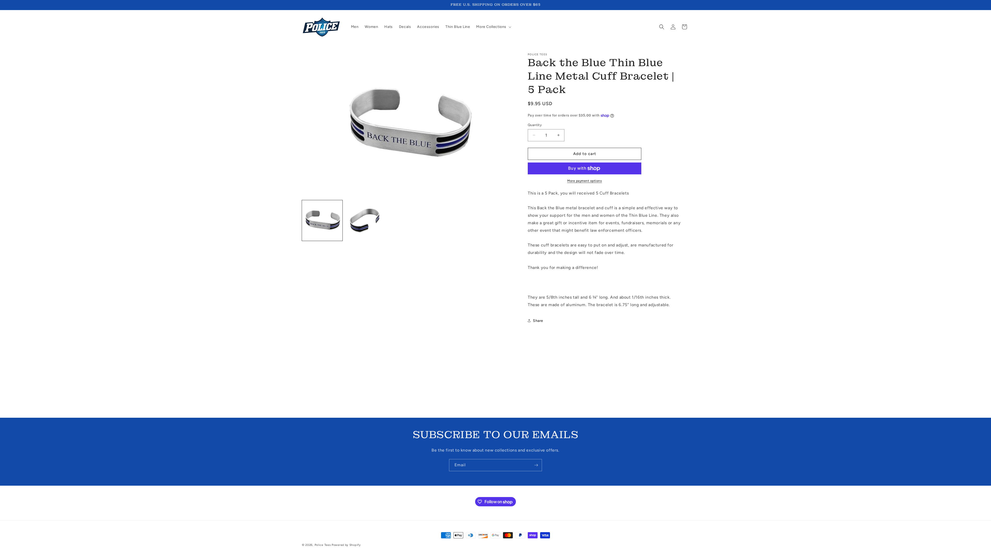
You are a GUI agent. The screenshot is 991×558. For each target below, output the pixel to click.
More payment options (584, 181)
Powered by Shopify (346, 545)
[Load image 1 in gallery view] (322, 220)
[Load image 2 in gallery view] (365, 220)
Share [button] (538, 321)
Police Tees (323, 545)
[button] (493, 26)
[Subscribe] (536, 465)
